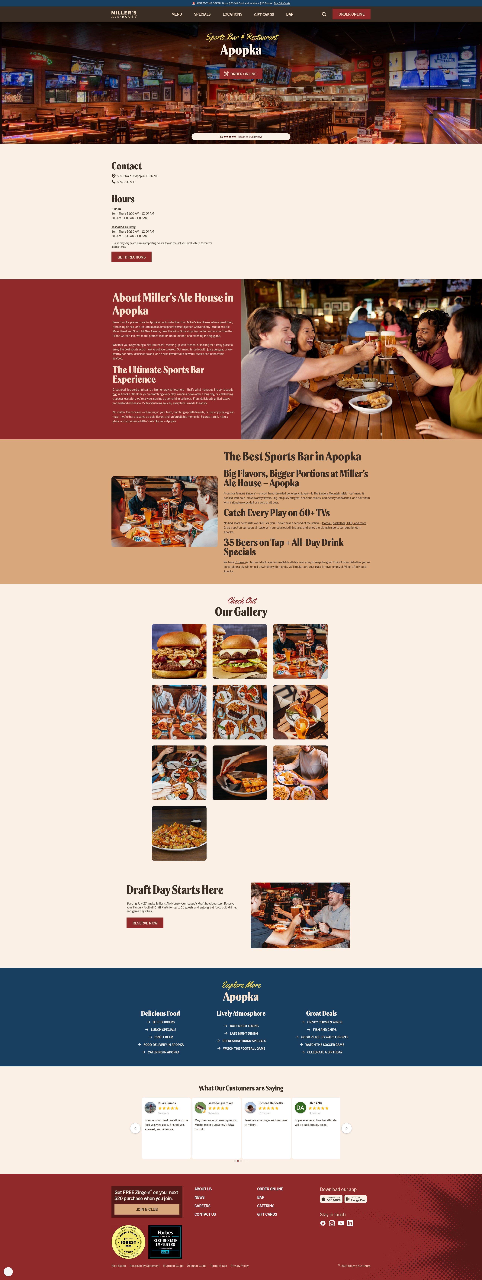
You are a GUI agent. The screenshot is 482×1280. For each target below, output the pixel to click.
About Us (203, 1188)
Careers (202, 1205)
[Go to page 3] (244, 1161)
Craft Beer (164, 1037)
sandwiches (343, 498)
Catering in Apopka (163, 1052)
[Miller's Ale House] (128, 14)
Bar (260, 1197)
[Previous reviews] (135, 1128)
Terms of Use (218, 1265)
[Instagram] (332, 1223)
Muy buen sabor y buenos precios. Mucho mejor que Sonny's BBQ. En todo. (266, 1124)
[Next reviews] (346, 1128)
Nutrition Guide (173, 1265)
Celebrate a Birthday (324, 1052)
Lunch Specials (163, 1029)
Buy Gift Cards (282, 3)
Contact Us (205, 1214)
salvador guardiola (271, 1103)
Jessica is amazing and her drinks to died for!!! (165, 1122)
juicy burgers (215, 349)
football (326, 523)
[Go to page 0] (234, 1160)
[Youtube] (341, 1223)
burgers (294, 498)
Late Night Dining (244, 1033)
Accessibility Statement (144, 1265)
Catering (265, 1205)
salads (317, 498)
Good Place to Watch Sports (324, 1037)
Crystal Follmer (168, 1103)
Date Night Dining (244, 1026)
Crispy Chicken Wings (324, 1022)
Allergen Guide (196, 1265)
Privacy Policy (240, 1265)
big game (214, 335)
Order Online (270, 1188)
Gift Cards (267, 1214)
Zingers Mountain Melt (333, 493)
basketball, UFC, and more (349, 523)
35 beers (240, 562)
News (199, 1197)
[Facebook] (323, 1223)
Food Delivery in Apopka (163, 1044)
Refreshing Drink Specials (244, 1041)
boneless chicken (297, 493)
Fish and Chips (325, 1029)
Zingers (250, 493)
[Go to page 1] (238, 1161)
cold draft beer (269, 502)
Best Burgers (164, 1022)
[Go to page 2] (241, 1161)
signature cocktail (243, 502)
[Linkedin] (350, 1223)
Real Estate (118, 1265)
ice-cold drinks (136, 389)
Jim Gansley (216, 1103)
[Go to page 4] (246, 1160)
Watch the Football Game (244, 1048)
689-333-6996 (126, 182)
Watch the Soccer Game (324, 1044)
